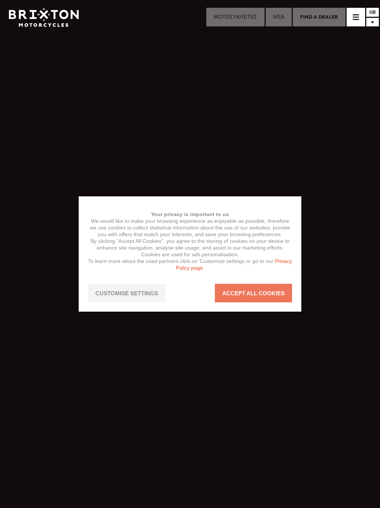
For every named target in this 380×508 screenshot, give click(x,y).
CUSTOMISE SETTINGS (126, 293)
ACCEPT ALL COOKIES (253, 293)
